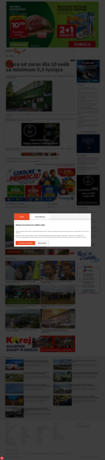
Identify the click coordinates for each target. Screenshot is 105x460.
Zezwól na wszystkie (26, 243)
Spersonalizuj (42, 243)
